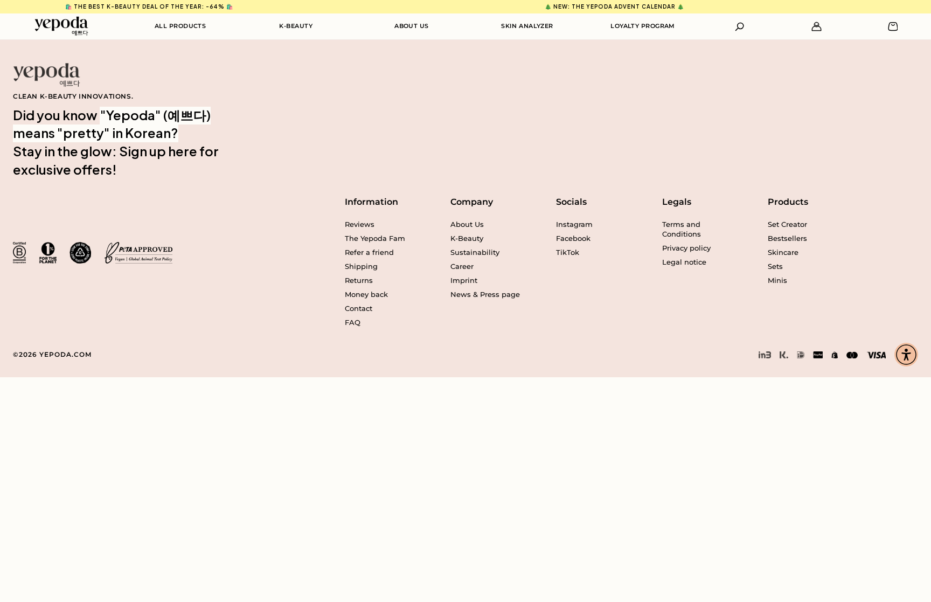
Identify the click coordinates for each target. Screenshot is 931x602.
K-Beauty (295, 26)
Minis (777, 280)
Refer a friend (369, 252)
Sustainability (474, 252)
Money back (366, 294)
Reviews (359, 224)
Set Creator (787, 224)
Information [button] (371, 202)
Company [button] (471, 202)
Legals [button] (676, 202)
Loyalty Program (642, 26)
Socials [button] (571, 202)
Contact (358, 308)
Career (462, 266)
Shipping (361, 266)
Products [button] (788, 202)
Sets (775, 266)
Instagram (574, 224)
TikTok (567, 252)
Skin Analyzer (527, 26)
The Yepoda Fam (375, 238)
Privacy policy (686, 248)
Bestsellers (787, 238)
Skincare (783, 252)
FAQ (352, 322)
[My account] (816, 27)
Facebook (573, 238)
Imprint (463, 280)
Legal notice (684, 262)
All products (180, 26)
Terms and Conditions (681, 229)
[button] (739, 27)
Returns (359, 280)
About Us (411, 26)
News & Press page (485, 294)
